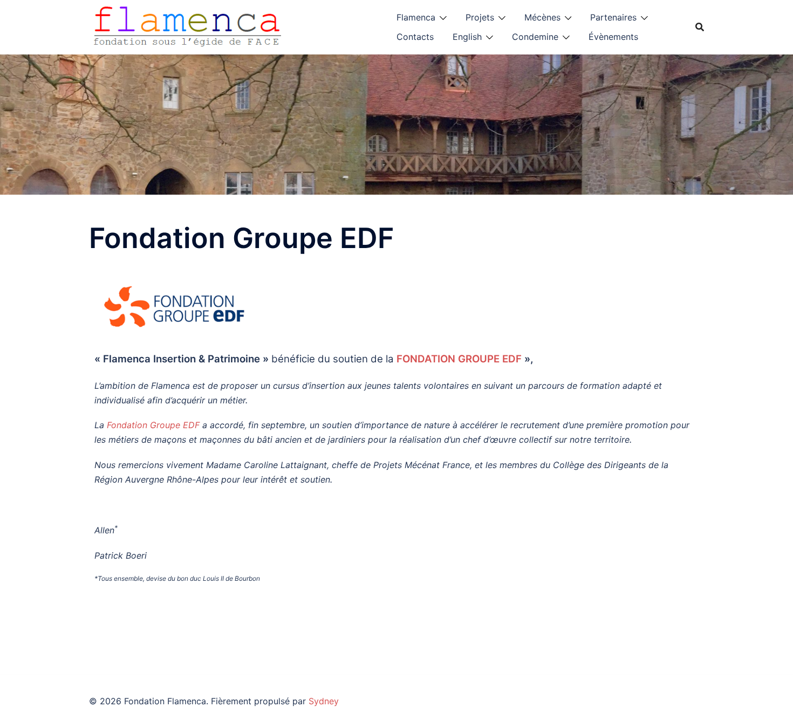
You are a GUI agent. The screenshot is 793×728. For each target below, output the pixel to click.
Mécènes (542, 17)
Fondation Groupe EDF (153, 425)
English (467, 36)
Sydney (324, 701)
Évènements (613, 36)
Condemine (535, 36)
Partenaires (613, 17)
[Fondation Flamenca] (187, 25)
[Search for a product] (699, 27)
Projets (480, 17)
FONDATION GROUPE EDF (459, 359)
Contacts (415, 36)
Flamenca (415, 17)
